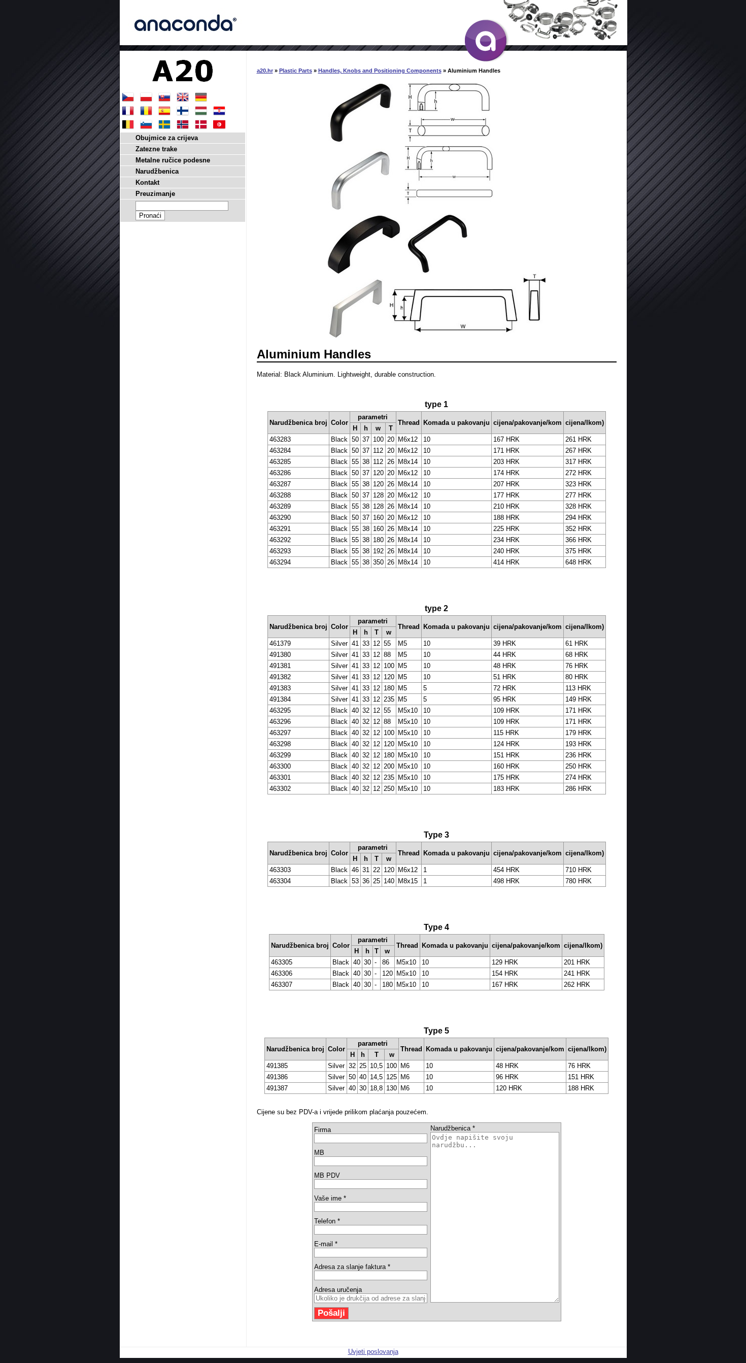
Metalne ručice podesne (172, 160)
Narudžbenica (157, 171)
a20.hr (265, 71)
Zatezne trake (156, 149)
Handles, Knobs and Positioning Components (380, 71)
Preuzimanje (155, 193)
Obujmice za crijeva (166, 138)
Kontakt (147, 182)
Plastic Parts (295, 71)
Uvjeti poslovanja (373, 1351)
